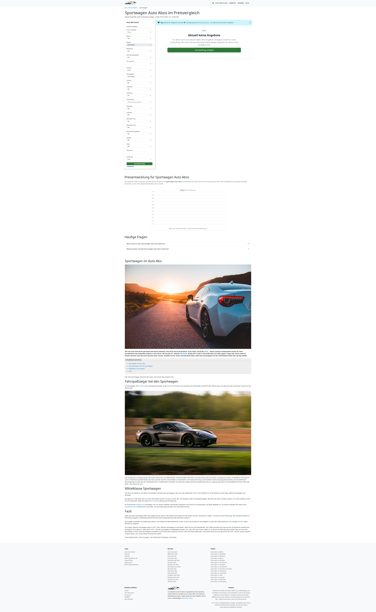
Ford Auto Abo (172, 558)
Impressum (128, 562)
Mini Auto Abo (172, 571)
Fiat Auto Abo (172, 556)
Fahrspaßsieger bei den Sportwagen (141, 366)
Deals (128, 144)
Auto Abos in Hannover (218, 573)
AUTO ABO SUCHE (221, 3)
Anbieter (129, 138)
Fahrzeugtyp (130, 74)
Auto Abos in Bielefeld (218, 554)
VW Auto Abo (172, 581)
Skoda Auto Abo (173, 579)
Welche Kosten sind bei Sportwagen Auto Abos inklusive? (148, 249)
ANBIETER (232, 3)
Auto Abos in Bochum (218, 556)
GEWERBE (240, 3)
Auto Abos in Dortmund (219, 562)
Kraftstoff (129, 87)
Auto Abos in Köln (217, 575)
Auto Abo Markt (130, 552)
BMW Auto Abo (173, 554)
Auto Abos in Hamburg (218, 571)
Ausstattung (130, 99)
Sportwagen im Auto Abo (137, 363)
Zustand (129, 80)
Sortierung (130, 157)
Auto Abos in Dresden (218, 564)
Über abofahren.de (131, 558)
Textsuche (129, 150)
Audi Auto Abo (172, 552)
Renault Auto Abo (173, 577)
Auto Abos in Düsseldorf (219, 567)
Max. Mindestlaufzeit (133, 55)
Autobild (155, 501)
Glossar (127, 554)
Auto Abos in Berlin (217, 552)
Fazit (130, 371)
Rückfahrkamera (130, 507)
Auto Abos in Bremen (218, 560)
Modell (129, 42)
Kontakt (127, 556)
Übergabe (129, 106)
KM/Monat (130, 49)
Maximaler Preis (131, 125)
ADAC (142, 386)
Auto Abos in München (218, 579)
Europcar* (128, 595)
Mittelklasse (140, 505)
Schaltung (129, 93)
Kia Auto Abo (172, 562)
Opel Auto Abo (172, 573)
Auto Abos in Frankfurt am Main (221, 569)
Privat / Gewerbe (131, 30)
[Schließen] (250, 22)
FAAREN (127, 597)
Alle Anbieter (129, 599)
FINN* (127, 591)
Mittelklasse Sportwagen (137, 369)
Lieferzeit (129, 112)
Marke (128, 36)
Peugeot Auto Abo (174, 575)
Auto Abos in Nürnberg (218, 581)
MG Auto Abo (172, 569)
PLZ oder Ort (130, 61)
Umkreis (129, 68)
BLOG (247, 3)
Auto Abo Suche (187, 598)
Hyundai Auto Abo (174, 560)
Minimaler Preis (131, 119)
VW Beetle (183, 353)
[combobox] (139, 63)
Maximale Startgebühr (133, 131)
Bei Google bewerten (131, 564)
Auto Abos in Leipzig (217, 577)
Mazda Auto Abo (173, 564)
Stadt (206, 351)
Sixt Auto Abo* (129, 593)
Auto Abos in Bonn (217, 558)
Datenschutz (129, 560)
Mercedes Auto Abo (174, 567)
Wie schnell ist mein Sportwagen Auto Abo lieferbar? (146, 244)
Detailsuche (130, 166)
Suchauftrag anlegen (204, 50)
